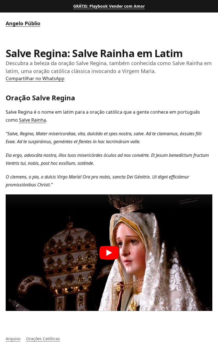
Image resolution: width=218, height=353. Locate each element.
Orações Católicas (43, 338)
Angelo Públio (23, 23)
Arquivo (13, 338)
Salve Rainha (32, 120)
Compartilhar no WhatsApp (35, 78)
